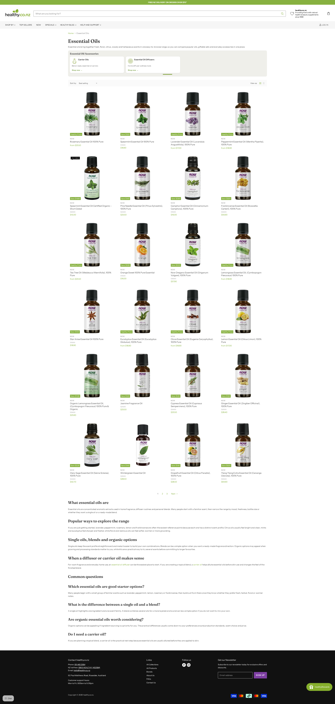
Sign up (260, 675)
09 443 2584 (79, 664)
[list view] (263, 83)
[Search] (282, 14)
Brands (149, 672)
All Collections (152, 664)
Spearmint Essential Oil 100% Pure (137, 141)
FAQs (148, 679)
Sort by (73, 83)
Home (71, 33)
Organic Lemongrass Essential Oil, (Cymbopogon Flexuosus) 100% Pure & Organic (89, 406)
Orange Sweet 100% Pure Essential (137, 272)
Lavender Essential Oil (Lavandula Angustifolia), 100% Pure (187, 143)
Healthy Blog (67, 25)
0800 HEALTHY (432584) (89, 667)
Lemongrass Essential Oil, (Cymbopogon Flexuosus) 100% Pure (241, 274)
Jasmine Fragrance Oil (131, 403)
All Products (151, 668)
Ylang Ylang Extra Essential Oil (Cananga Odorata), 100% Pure (241, 474)
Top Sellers (25, 25)
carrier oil (197, 564)
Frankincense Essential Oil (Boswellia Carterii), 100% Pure (239, 207)
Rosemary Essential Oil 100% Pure (86, 141)
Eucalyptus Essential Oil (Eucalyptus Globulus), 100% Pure (138, 340)
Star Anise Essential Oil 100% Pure (86, 339)
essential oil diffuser (120, 564)
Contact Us (151, 682)
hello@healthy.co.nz (82, 670)
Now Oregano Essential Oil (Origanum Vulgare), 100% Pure (189, 274)
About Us (150, 675)
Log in (324, 25)
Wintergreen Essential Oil (133, 473)
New (38, 25)
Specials (50, 25)
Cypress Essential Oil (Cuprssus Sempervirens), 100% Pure (186, 405)
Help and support (90, 25)
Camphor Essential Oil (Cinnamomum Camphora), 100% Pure (189, 207)
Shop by (9, 25)
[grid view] (260, 83)
